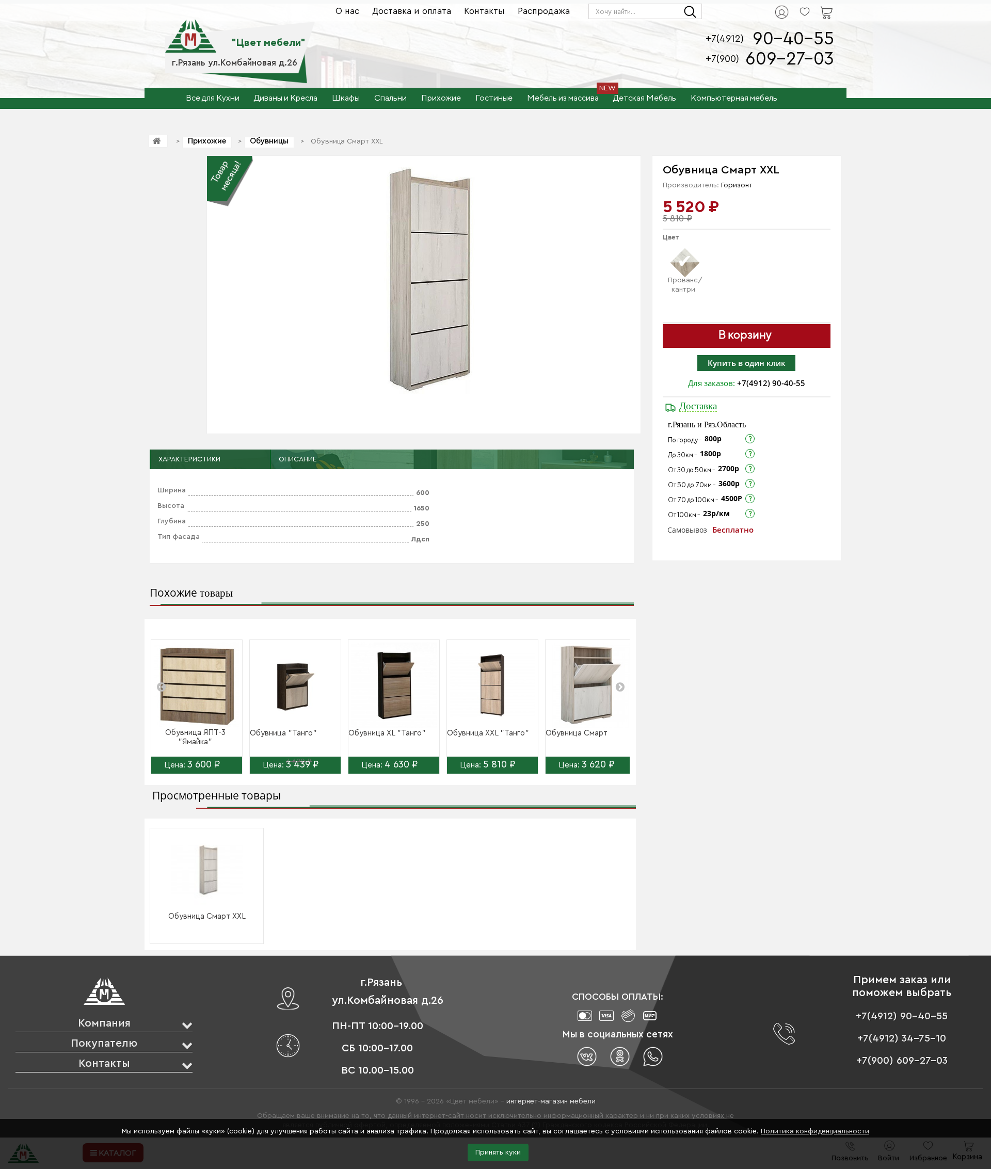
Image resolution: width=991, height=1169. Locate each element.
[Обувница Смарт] (591, 685)
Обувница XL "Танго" (387, 733)
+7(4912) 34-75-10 (901, 1038)
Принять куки (498, 1152)
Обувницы (269, 141)
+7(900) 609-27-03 (902, 1060)
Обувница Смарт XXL (207, 916)
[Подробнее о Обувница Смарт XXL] (207, 869)
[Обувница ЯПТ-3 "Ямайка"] (196, 685)
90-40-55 (793, 39)
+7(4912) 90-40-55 (771, 383)
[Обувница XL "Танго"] (393, 685)
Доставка (698, 406)
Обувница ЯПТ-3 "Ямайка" (195, 737)
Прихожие (207, 141)
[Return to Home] (158, 141)
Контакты (484, 11)
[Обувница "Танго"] (295, 685)
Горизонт (737, 185)
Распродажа (544, 11)
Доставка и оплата (411, 11)
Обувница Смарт (577, 733)
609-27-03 (789, 59)
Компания (104, 1023)
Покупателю (104, 1043)
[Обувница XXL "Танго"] (492, 685)
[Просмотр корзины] (813, 5)
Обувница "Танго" (283, 733)
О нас (347, 11)
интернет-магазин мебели (551, 1101)
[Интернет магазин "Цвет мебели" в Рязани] (190, 30)
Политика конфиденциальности (815, 1131)
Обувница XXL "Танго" (488, 733)
